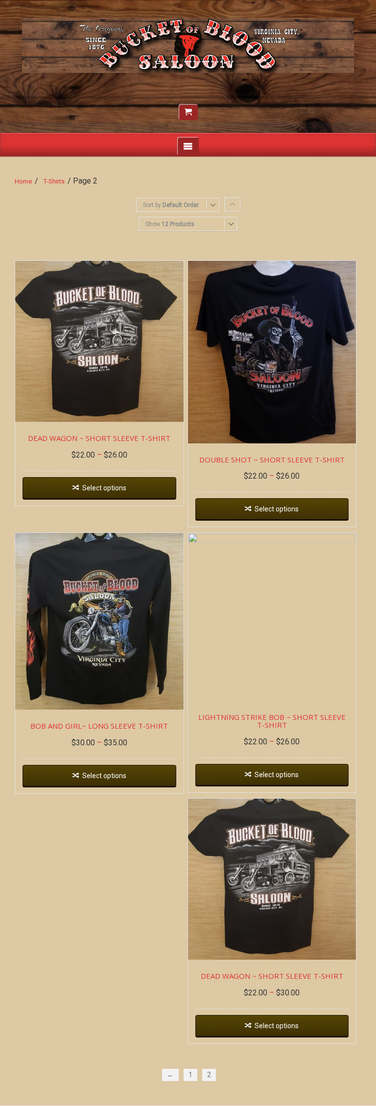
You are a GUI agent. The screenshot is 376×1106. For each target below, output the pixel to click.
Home (23, 181)
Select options (104, 488)
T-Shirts (54, 181)
